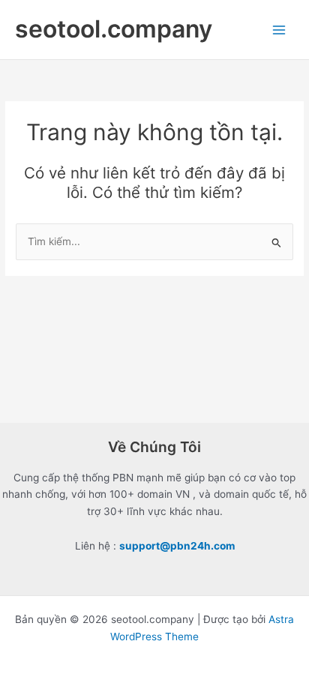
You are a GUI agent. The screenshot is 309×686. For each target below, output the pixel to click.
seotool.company (113, 28)
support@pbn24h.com (177, 546)
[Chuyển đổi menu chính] (279, 29)
